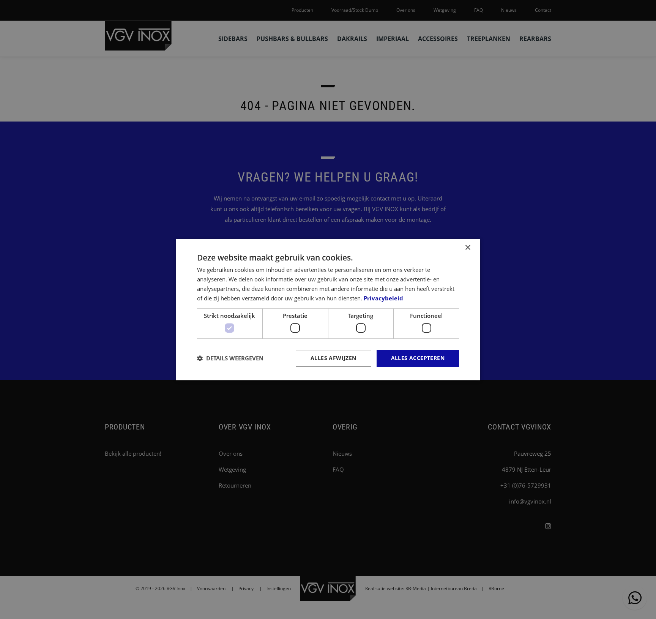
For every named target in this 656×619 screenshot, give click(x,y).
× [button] (467, 248)
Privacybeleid (383, 298)
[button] (230, 358)
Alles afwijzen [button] (333, 358)
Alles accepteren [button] (418, 358)
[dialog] (328, 309)
